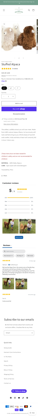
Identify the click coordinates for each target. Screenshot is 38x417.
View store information (11, 124)
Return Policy (8, 370)
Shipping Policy (9, 374)
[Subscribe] (32, 333)
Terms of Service (9, 379)
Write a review (19, 237)
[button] (4, 10)
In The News (8, 357)
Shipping (3, 75)
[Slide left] (15, 58)
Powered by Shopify (26, 413)
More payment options (19, 113)
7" (17, 88)
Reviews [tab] (7, 245)
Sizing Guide (8, 348)
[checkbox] (30, 255)
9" (4, 88)
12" (11, 88)
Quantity (3, 92)
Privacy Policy (8, 365)
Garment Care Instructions (12, 352)
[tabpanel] (19, 276)
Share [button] (5, 176)
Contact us (7, 383)
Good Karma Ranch (16, 413)
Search (6, 361)
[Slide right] (23, 58)
